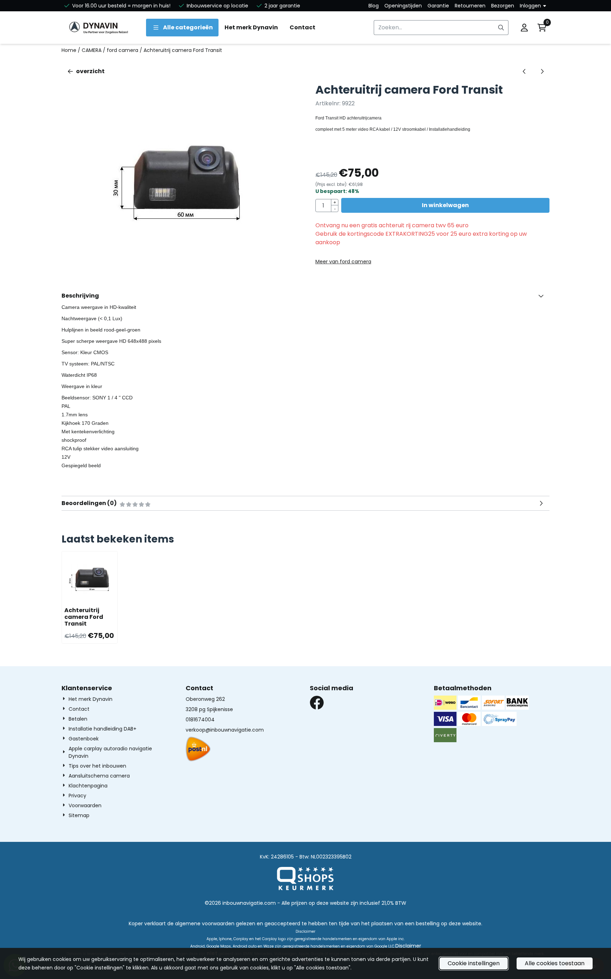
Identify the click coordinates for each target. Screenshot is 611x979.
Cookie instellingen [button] (474, 963)
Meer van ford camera (343, 261)
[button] (524, 27)
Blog (373, 5)
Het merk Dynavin (251, 27)
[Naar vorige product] (524, 71)
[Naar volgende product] (542, 71)
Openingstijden (403, 5)
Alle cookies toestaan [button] (554, 963)
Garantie (438, 5)
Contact (302, 27)
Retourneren (470, 5)
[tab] (305, 296)
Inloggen (530, 5)
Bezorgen (502, 5)
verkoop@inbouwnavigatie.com (225, 729)
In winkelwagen (445, 205)
